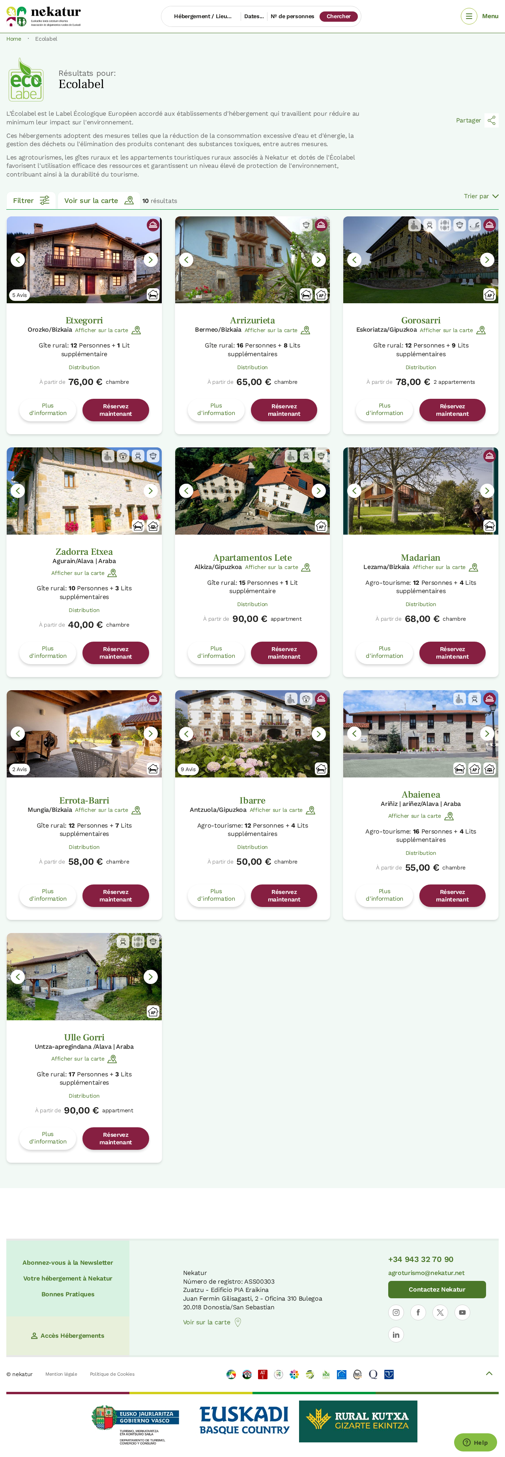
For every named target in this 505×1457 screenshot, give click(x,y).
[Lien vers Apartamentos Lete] (252, 491)
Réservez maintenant (115, 410)
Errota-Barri (84, 800)
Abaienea (421, 795)
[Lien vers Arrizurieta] (252, 260)
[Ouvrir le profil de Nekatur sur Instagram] (396, 1312)
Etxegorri (84, 320)
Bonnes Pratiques (68, 1294)
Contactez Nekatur (437, 1289)
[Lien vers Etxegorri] (84, 260)
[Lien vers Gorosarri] (420, 260)
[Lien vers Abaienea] (420, 733)
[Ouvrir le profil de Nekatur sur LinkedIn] (396, 1334)
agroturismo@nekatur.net (426, 1273)
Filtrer (23, 200)
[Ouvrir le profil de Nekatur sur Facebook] (418, 1312)
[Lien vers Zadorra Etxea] (84, 491)
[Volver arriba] (489, 1374)
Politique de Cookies (112, 1374)
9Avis (188, 769)
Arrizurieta (252, 320)
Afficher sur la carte (101, 330)
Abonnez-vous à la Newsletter (67, 1262)
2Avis (19, 769)
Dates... (254, 16)
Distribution (84, 367)
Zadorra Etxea (84, 552)
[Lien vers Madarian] (420, 491)
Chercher (339, 16)
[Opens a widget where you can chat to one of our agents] (475, 1443)
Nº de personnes (292, 16)
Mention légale (61, 1374)
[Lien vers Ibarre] (252, 733)
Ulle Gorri (84, 1037)
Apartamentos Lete (252, 558)
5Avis (19, 295)
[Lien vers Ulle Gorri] (84, 976)
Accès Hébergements (72, 1335)
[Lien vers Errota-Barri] (84, 733)
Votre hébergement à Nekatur (67, 1278)
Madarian (420, 558)
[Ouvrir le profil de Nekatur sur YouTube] (462, 1312)
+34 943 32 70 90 (421, 1259)
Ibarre (252, 800)
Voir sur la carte (91, 200)
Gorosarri (420, 320)
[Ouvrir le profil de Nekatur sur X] (440, 1312)
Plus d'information (48, 409)
